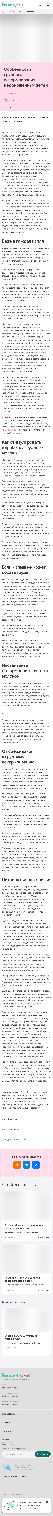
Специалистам (9, 1476)
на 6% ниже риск (10, 429)
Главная (8, 11)
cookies (35, 1508)
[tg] (26, 1165)
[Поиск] (39, 4)
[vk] (36, 1165)
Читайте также (15, 1184)
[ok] (17, 1165)
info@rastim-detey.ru (10, 1388)
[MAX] (4, 1443)
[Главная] (13, 5)
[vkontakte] (11, 1443)
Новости (9, 1302)
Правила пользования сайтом (13, 1495)
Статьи (18, 11)
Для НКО (25, 1476)
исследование (19, 548)
